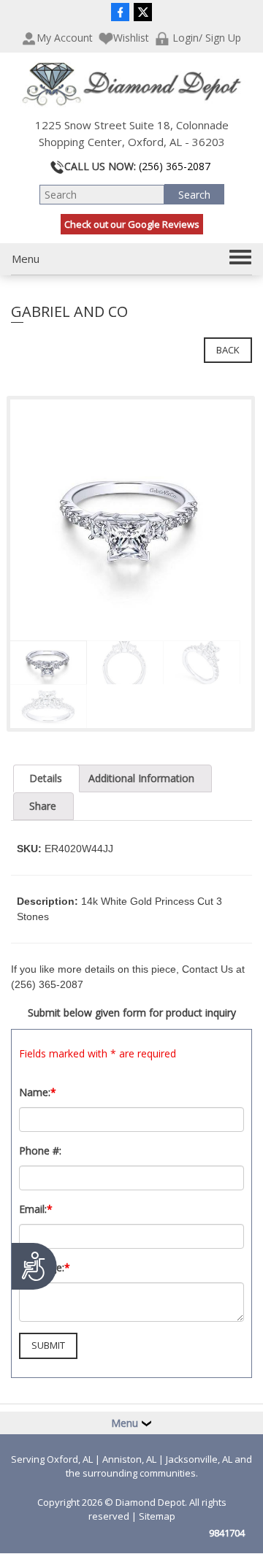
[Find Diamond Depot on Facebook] (120, 11)
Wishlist (131, 38)
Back (228, 349)
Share (42, 806)
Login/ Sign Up (205, 38)
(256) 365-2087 (174, 166)
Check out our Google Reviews (131, 224)
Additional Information (141, 778)
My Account (65, 38)
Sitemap (157, 1516)
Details (45, 778)
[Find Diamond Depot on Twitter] (143, 11)
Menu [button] (126, 1423)
